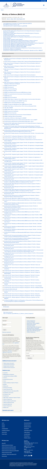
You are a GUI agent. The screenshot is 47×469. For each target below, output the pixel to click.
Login (42, 0)
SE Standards (6, 306)
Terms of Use (4, 432)
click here (10, 350)
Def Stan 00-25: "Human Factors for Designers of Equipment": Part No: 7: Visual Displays (23, 285)
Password (4, 324)
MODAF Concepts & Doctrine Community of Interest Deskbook (17, 94)
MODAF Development (9, 87)
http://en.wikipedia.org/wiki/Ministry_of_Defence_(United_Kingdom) (18, 313)
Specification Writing (31, 325)
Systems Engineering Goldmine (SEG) (9, 446)
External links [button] (5, 309)
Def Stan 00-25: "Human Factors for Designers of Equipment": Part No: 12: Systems (21, 270)
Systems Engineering (7, 405)
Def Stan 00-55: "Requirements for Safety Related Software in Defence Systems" (20, 40)
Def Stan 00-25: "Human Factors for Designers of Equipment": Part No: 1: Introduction (22, 295)
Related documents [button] (6, 56)
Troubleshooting (5, 428)
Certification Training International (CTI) (9, 454)
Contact (3, 426)
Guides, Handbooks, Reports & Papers (10, 382)
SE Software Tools (6, 394)
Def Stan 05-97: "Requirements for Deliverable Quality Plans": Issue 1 (18, 121)
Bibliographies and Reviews (8, 374)
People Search (27, 435)
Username (4, 320)
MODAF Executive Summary (10, 113)
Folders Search (27, 432)
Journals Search (27, 434)
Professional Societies (7, 387)
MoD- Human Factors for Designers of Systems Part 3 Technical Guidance (19, 75)
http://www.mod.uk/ (7, 312)
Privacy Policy (4, 434)
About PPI (4, 443)
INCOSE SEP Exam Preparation (33, 328)
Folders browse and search (8, 363)
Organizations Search (28, 430)
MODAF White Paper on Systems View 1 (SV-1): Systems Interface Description (20, 109)
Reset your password (7, 332)
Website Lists (5, 407)
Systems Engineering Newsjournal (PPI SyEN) (10, 450)
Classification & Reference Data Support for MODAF (15, 118)
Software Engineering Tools (8, 402)
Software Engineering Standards (9, 400)
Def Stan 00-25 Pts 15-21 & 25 (10, 289)
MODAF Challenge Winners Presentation (13, 116)
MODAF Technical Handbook (10, 97)
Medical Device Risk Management (33, 330)
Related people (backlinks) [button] (8, 53)
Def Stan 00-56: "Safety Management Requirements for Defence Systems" (19, 41)
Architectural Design (31, 322)
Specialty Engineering (7, 404)
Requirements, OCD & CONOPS (33, 323)
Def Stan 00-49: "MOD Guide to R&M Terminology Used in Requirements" (19, 44)
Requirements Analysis (31, 324)
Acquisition (5, 372)
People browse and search (8, 366)
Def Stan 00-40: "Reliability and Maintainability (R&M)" (14, 46)
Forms (4, 381)
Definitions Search (27, 426)
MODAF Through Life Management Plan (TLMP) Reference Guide (18, 104)
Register (44, 0)
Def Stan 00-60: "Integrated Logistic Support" (13, 39)
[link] (12, 361)
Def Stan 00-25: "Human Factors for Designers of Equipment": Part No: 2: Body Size (22, 293)
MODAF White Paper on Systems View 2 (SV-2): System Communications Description (22, 99)
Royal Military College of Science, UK (11, 24)
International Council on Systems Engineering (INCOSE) (15, 26)
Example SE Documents (8, 379)
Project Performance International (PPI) (10, 391)
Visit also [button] (4, 305)
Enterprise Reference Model (10, 90)
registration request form (7, 352)
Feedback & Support (6, 430)
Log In (3, 423)
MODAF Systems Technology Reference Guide (14, 102)
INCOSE (5, 384)
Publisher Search (27, 437)
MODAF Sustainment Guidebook (11, 111)
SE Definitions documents (8, 392)
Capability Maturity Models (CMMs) (10, 376)
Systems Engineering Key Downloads (9, 448)
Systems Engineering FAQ (7, 452)
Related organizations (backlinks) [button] (9, 21)
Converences (4, 456)
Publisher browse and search (9, 367)
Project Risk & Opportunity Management (34, 329)
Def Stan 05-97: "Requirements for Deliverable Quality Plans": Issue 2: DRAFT (20, 119)
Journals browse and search (8, 364)
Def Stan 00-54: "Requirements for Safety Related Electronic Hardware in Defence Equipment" (23, 43)
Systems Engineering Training (7, 445)
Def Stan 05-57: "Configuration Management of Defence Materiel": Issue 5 (20, 138)
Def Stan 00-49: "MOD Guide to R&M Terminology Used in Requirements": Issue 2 (21, 198)
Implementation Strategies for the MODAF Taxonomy (15, 101)
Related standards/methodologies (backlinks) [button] (11, 29)
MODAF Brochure (8, 95)
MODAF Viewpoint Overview (10, 85)
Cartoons (5, 377)
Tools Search (26, 428)
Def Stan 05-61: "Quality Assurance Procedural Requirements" (16, 35)
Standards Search (27, 424)
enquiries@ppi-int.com (28, 445)
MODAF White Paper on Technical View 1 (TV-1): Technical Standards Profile (20, 106)
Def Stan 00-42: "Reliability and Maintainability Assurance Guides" (17, 45)
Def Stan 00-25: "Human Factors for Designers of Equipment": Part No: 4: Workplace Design (23, 287)
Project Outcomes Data (7, 389)
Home (2, 10)
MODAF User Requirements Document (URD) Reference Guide (17, 92)
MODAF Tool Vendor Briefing (10, 89)
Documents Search (27, 423)
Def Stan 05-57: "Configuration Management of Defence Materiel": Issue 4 (20, 136)
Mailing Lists (5, 386)
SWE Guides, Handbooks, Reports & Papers (11, 397)
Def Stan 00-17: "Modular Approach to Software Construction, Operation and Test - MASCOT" (23, 50)
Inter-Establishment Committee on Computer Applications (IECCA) (17, 23)
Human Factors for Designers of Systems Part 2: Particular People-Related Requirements (23, 61)
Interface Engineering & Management (34, 327)
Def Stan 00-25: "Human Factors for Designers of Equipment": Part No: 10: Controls (21, 275)
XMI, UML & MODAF (8, 107)
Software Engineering (7, 399)
